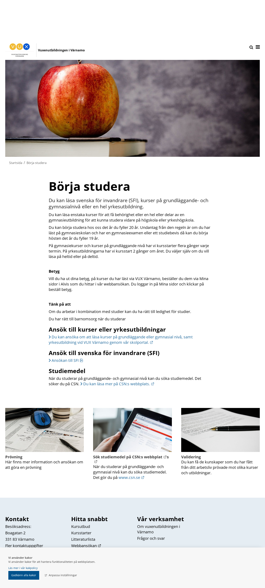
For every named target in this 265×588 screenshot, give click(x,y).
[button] (257, 47)
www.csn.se (132, 477)
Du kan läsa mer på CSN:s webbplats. (118, 383)
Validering (191, 457)
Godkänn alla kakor (23, 575)
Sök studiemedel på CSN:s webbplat (130, 457)
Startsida (15, 163)
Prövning (13, 457)
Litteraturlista (83, 539)
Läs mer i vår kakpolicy (23, 568)
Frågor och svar (151, 538)
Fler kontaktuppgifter (24, 545)
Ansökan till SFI (67, 360)
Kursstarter (81, 532)
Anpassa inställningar (63, 575)
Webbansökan (86, 545)
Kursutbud (80, 526)
